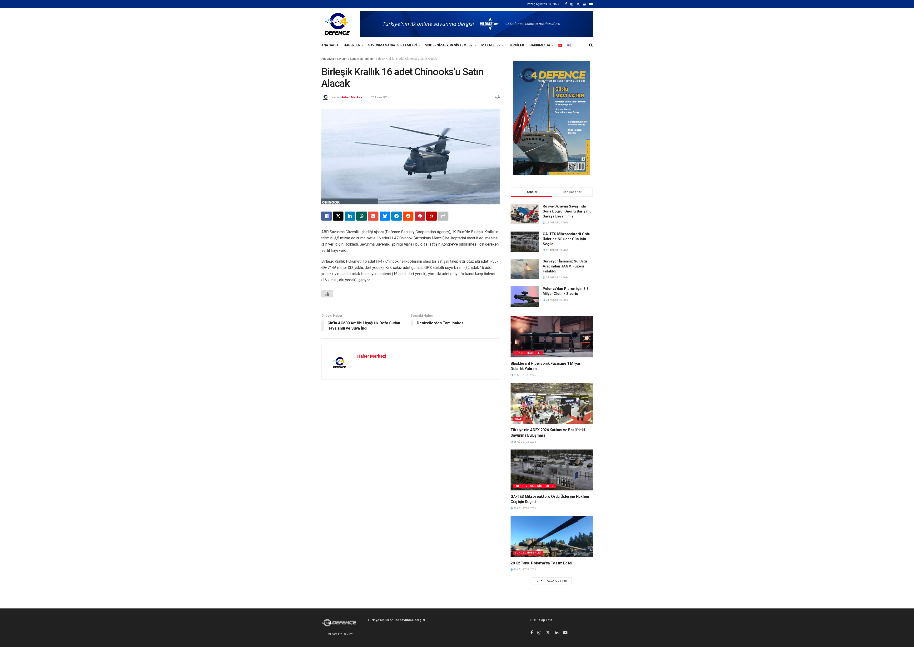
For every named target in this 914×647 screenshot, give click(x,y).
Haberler (352, 45)
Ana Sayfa (329, 45)
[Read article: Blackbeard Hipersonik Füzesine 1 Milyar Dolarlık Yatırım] (552, 336)
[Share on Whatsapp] (361, 216)
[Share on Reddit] (408, 216)
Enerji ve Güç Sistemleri (534, 486)
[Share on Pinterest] (420, 216)
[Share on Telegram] (396, 216)
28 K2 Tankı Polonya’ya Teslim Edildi (541, 563)
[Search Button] (591, 45)
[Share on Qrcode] (431, 216)
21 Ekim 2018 (380, 97)
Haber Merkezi (352, 97)
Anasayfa (327, 58)
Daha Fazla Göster (551, 580)
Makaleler (491, 45)
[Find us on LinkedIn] (584, 4)
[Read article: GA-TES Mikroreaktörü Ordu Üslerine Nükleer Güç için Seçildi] (552, 470)
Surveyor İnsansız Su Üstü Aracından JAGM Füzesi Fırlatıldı (565, 266)
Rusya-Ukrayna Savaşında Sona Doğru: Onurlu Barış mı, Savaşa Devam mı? (567, 211)
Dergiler (516, 45)
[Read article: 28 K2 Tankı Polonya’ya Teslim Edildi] (552, 536)
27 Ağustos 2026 (524, 508)
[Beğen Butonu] (327, 293)
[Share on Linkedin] (350, 216)
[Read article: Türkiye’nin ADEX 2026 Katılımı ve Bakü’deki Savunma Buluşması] (552, 403)
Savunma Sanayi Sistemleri (392, 45)
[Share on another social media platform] (443, 216)
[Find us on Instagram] (571, 4)
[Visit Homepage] (337, 24)
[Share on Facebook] (326, 216)
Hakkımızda (539, 45)
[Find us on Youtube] (591, 4)
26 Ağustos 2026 (524, 569)
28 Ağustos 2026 (524, 441)
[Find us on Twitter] (578, 4)
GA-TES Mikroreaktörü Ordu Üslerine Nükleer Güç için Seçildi (566, 239)
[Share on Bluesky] (385, 216)
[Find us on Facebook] (566, 4)
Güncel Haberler (528, 353)
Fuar (518, 419)
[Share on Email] (373, 216)
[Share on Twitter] (338, 216)
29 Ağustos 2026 (524, 375)
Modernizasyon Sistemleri (449, 45)
